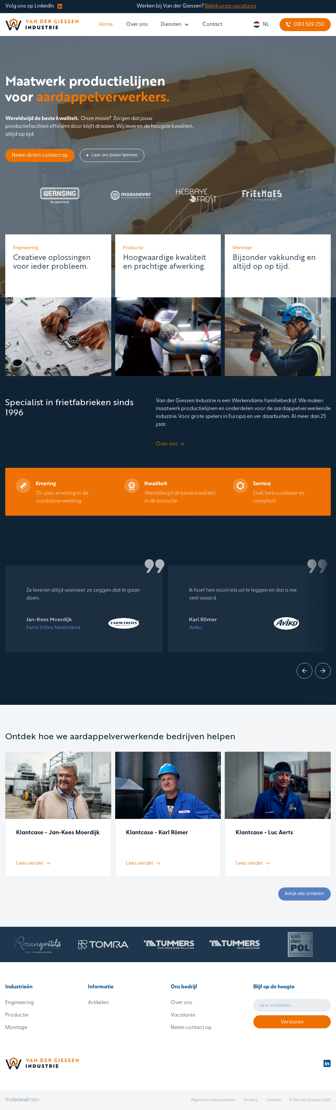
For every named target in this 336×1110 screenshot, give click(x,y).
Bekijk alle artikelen (304, 893)
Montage (16, 1027)
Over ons (137, 24)
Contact (212, 24)
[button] (175, 24)
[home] (41, 24)
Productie (17, 1015)
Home (106, 24)
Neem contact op (191, 1027)
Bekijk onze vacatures (230, 6)
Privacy (251, 1100)
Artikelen (98, 1002)
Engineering (19, 1002)
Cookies (273, 1100)
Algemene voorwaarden (213, 1100)
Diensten (171, 24)
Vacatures (183, 1015)
